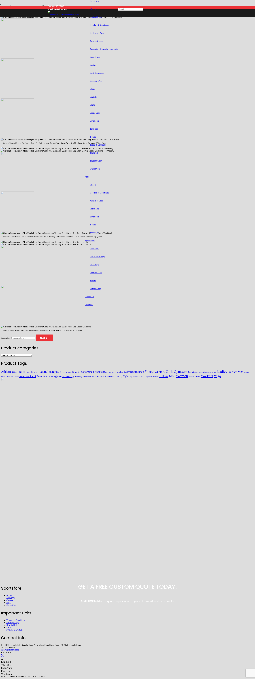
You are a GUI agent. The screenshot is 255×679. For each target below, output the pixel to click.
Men (240, 371)
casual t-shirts (32, 372)
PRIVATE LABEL (14, 630)
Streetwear (111, 376)
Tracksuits (136, 377)
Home (9, 595)
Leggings (232, 371)
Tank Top (119, 377)
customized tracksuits (115, 372)
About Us (10, 598)
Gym (177, 372)
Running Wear (81, 376)
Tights (126, 376)
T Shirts (163, 376)
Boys (22, 371)
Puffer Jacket (47, 376)
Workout (207, 376)
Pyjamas (58, 376)
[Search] (119, 17)
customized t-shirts (71, 372)
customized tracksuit (92, 371)
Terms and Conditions (15, 620)
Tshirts (172, 376)
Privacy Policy (12, 622)
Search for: (5, 338)
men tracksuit (27, 376)
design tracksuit (135, 371)
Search (44, 337)
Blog (8, 602)
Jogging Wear (212, 372)
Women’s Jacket (195, 377)
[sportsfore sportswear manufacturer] (63, 15)
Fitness (149, 372)
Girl (164, 372)
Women (182, 376)
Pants (39, 376)
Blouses (15, 372)
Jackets (191, 372)
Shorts (89, 376)
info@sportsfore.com (10, 650)
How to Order (12, 625)
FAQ (8, 627)
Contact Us (11, 605)
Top (131, 377)
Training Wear (146, 376)
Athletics (7, 371)
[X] (2, 655)
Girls (169, 372)
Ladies (222, 371)
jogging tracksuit (201, 372)
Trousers (156, 377)
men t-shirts (14, 377)
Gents (158, 371)
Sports (94, 377)
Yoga (217, 376)
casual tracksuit (50, 372)
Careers (9, 600)
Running (68, 376)
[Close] (121, 17)
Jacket (184, 371)
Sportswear (101, 376)
